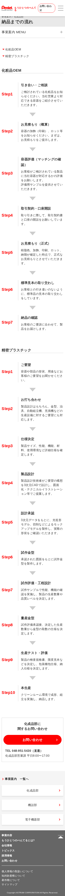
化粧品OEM (13, 49)
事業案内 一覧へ (17, 778)
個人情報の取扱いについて (17, 871)
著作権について (11, 880)
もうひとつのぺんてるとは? (18, 840)
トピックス (8, 850)
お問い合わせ (46, 8)
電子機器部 (32, 819)
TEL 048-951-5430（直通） (24, 750)
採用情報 (7, 855)
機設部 (32, 805)
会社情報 (7, 845)
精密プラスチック (17, 56)
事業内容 (7, 835)
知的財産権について (13, 875)
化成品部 (32, 790)
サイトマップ (9, 884)
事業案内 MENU (14, 32)
